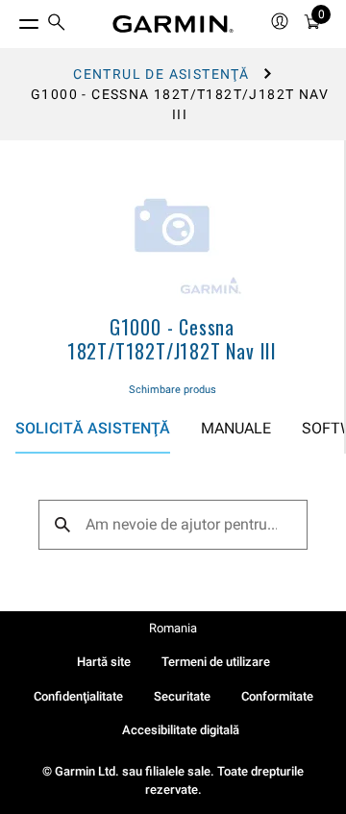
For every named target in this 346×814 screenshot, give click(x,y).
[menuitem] (56, 24)
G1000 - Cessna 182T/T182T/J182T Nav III (172, 338)
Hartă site (104, 661)
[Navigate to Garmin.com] (173, 24)
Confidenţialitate (78, 696)
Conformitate (277, 696)
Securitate (182, 696)
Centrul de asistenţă (161, 74)
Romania (173, 628)
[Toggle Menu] (11, 19)
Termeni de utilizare (215, 661)
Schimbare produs (172, 389)
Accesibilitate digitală (180, 730)
